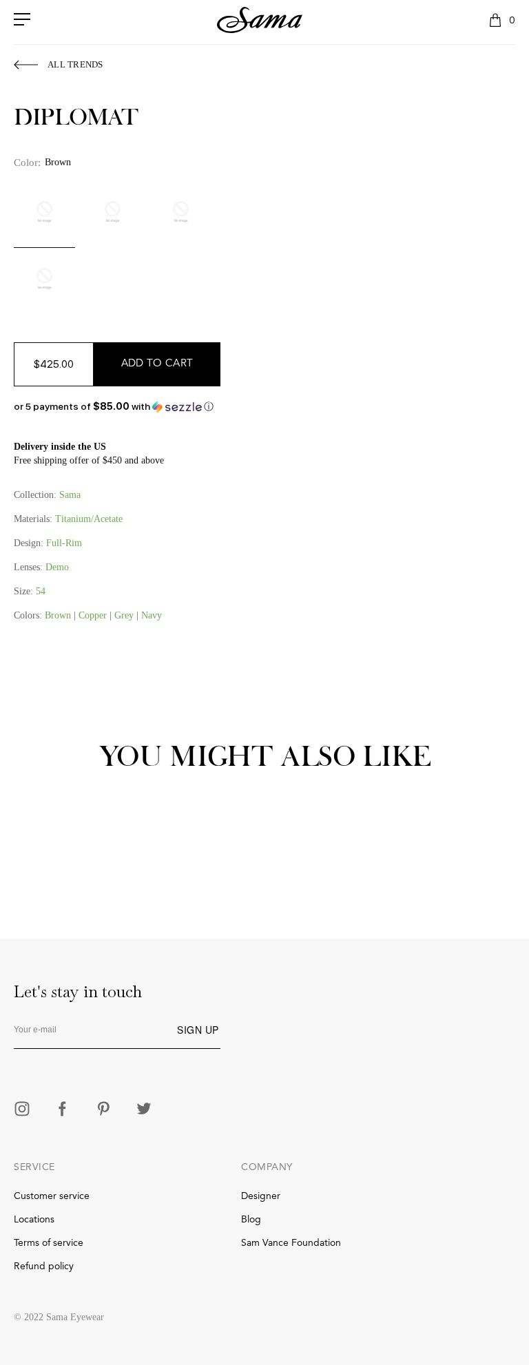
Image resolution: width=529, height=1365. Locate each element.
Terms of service (48, 1243)
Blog (251, 1220)
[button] (117, 406)
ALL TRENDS (75, 64)
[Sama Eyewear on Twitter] (144, 1110)
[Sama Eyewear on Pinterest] (103, 1110)
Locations (34, 1220)
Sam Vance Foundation (291, 1243)
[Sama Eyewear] (259, 20)
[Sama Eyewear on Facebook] (62, 1110)
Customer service (52, 1196)
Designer (260, 1196)
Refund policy (44, 1266)
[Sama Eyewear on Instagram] (22, 1110)
